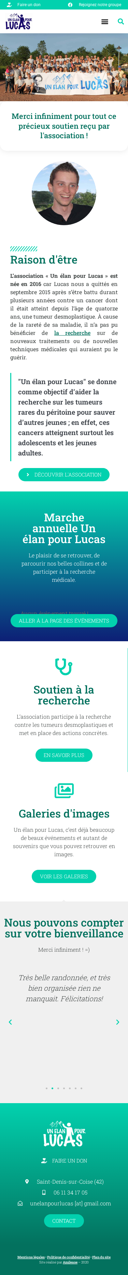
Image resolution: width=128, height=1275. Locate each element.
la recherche (72, 332)
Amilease (70, 1262)
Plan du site (101, 1257)
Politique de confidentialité (68, 1257)
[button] (105, 21)
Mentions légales (31, 1257)
